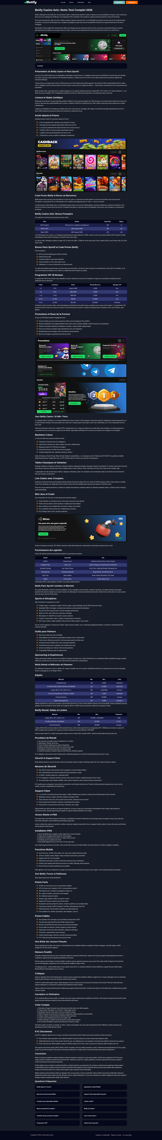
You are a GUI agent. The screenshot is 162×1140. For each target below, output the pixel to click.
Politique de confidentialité (103, 1135)
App (89, 2)
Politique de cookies (116, 1135)
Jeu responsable (127, 1135)
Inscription (119, 2)
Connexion (131, 2)
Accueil (63, 2)
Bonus (71, 2)
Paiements (80, 2)
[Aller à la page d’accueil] (31, 2)
